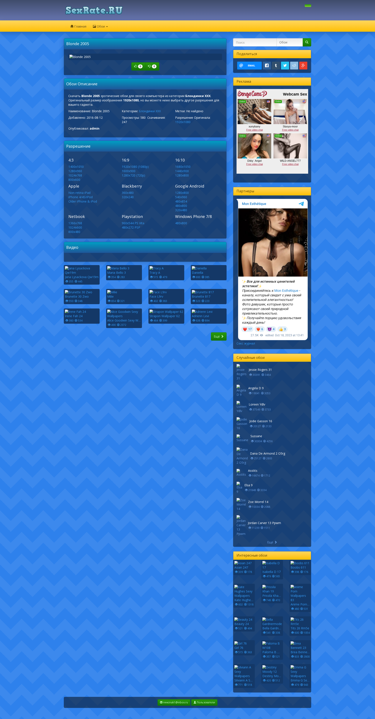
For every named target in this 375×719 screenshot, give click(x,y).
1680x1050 (183, 167)
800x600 (74, 180)
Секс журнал (246, 343)
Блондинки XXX (150, 111)
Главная (79, 26)
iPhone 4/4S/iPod (80, 197)
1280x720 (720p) (133, 175)
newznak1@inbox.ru (175, 702)
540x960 (181, 197)
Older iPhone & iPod (82, 201)
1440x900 (182, 171)
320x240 (128, 197)
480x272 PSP (131, 227)
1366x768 (75, 223)
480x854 (181, 201)
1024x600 (75, 227)
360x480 (128, 193)
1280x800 (182, 175)
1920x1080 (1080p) (135, 167)
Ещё (217, 336)
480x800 (181, 206)
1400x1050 (76, 167)
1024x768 (75, 175)
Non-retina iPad (79, 193)
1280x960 (75, 171)
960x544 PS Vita (133, 223)
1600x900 (128, 171)
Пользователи (205, 702)
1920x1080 (183, 122)
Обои (101, 26)
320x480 (181, 210)
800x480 (74, 232)
